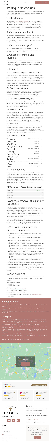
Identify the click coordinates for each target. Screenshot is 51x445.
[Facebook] (9, 420)
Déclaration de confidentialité (9, 438)
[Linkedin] (18, 420)
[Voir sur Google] (5, 393)
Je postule (37, 437)
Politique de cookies (25, 360)
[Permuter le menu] (25, 3)
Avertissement (5, 441)
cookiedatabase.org (37, 294)
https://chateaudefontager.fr (22, 21)
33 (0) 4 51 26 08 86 (33, 419)
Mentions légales (6, 431)
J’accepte (25, 364)
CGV (3, 428)
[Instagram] (13, 420)
